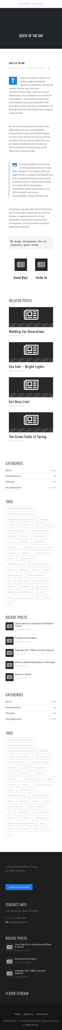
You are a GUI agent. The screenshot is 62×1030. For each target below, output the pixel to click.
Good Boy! (21, 277)
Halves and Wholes (40, 531)
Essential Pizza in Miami (25, 638)
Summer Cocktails (23, 674)
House (24, 536)
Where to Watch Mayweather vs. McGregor (35, 662)
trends (34, 244)
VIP (9, 603)
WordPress (32, 1024)
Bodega (44, 519)
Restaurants (41, 581)
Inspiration (16, 244)
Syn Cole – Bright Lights (26, 366)
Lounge (12, 553)
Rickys (11, 586)
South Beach (42, 586)
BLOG (9, 470)
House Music (40, 536)
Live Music (48, 547)
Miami (11, 559)
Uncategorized (13, 487)
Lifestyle (39, 68)
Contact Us (42, 1014)
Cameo (11, 525)
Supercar (24, 598)
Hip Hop (12, 536)
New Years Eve (15, 575)
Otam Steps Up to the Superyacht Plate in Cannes (34, 624)
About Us (28, 1014)
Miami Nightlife (40, 564)
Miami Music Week (17, 564)
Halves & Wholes (16, 531)
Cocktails (25, 525)
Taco (37, 598)
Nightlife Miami (37, 575)
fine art (42, 241)
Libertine (39, 542)
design (17, 241)
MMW (10, 570)
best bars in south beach (20, 514)
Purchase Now (19, 887)
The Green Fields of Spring (28, 436)
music (47, 570)
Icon (10, 542)
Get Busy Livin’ (19, 401)
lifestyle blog (30, 547)
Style (10, 598)
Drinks (48, 525)
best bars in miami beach (20, 508)
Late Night (23, 542)
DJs (37, 525)
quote (27, 244)
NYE (10, 581)
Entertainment (13, 476)
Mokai (35, 570)
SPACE (42, 592)
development (29, 241)
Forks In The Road (41, 280)
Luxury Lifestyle (43, 553)
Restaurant (24, 581)
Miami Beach (26, 559)
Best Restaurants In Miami (21, 519)
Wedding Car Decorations (26, 331)
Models (23, 570)
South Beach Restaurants (21, 592)
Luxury (25, 553)
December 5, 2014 (16, 68)
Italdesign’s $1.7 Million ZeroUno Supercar (34, 650)
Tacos (47, 598)
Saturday (25, 586)
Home (18, 1014)
